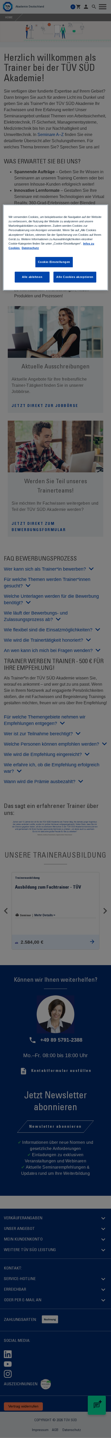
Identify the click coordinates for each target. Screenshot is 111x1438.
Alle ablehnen (32, 276)
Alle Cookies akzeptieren (74, 276)
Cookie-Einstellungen (54, 261)
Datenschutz (30, 247)
